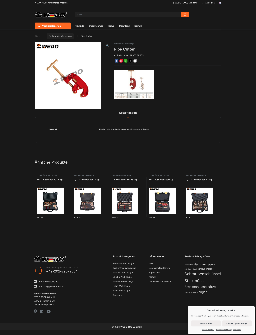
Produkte (79, 26)
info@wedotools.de (47, 281)
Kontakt (138, 26)
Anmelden (210, 3)
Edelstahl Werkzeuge (123, 263)
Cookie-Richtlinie (208, 330)
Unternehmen (96, 26)
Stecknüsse (195, 280)
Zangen (202, 292)
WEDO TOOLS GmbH (131, 327)
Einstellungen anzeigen (237, 323)
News (111, 26)
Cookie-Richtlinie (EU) (160, 281)
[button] (107, 45)
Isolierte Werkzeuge (123, 272)
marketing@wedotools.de (50, 286)
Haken (190, 265)
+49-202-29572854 (61, 271)
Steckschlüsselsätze (200, 287)
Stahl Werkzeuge (121, 290)
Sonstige (117, 295)
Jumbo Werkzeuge (122, 277)
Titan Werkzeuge (121, 286)
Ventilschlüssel (190, 292)
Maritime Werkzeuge (123, 281)
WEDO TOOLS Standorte (186, 3)
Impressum (237, 330)
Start (37, 36)
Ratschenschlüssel (191, 269)
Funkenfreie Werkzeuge (60, 36)
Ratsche (211, 264)
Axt (186, 265)
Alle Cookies (206, 323)
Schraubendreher (205, 269)
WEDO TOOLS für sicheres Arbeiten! (51, 3)
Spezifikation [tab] (128, 112)
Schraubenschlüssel (203, 274)
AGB (151, 263)
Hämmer (200, 264)
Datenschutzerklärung (224, 330)
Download (124, 26)
